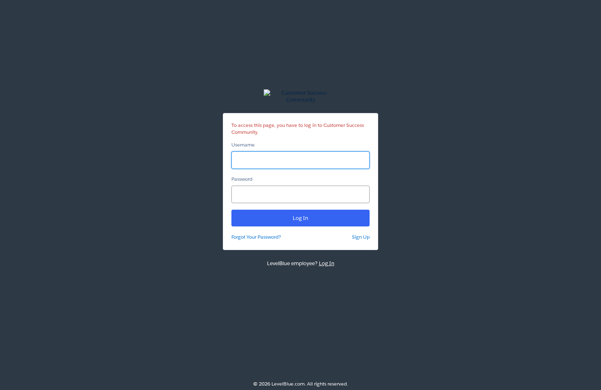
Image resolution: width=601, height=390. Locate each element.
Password (241, 178)
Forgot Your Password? (256, 236)
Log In (326, 263)
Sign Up (361, 236)
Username (243, 144)
